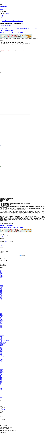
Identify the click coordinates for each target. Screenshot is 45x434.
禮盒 (1, 290)
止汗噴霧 (1, 315)
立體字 (1, 353)
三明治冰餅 (2, 276)
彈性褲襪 (1, 369)
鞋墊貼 (1, 284)
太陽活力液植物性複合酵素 (4, 340)
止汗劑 (1, 314)
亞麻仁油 (1, 321)
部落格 (3, 16)
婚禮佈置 (1, 349)
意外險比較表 (2, 327)
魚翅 (1, 299)
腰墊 (1, 337)
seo (0, 387)
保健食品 (1, 320)
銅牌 (1, 354)
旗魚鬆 (1, 287)
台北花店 (1, 351)
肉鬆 (1, 289)
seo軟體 (1, 344)
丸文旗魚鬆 (2, 372)
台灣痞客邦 (3, 7)
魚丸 (1, 294)
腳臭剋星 (1, 272)
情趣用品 (1, 378)
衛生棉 (1, 383)
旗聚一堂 (1, 286)
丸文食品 (1, 285)
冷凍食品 (1, 298)
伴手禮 (1, 291)
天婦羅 (1, 295)
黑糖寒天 (1, 341)
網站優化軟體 (2, 343)
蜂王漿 (1, 322)
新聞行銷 (1, 388)
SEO (1, 346)
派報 (1, 352)
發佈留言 (2, 252)
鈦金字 (1, 360)
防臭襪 (1, 275)
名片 (3, 17)
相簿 (3, 15)
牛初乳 (1, 323)
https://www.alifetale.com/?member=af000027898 (11, 32)
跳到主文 (1, 9)
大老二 (1, 374)
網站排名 (1, 345)
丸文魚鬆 (1, 371)
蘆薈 (1, 389)
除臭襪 (1, 274)
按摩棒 (1, 379)
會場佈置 (1, 350)
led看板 (1, 361)
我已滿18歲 (2, 432)
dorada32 (1, 236)
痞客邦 (6, 241)
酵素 (1, 325)
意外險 (1, 326)
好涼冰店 (1, 277)
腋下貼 (1, 313)
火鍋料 (1, 296)
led (0, 358)
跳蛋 (1, 380)
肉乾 (1, 293)
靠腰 (1, 336)
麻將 (1, 373)
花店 (1, 347)
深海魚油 (1, 324)
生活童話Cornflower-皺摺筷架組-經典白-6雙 (12, 21)
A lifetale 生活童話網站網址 (6, 30)
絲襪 (1, 370)
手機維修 (1, 382)
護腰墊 (1, 338)
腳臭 (1, 273)
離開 (5, 432)
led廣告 (1, 359)
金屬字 (1, 355)
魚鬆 (1, 288)
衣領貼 (1, 270)
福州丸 (1, 297)
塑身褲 (1, 397)
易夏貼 (1, 312)
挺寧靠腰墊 (2, 335)
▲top (1, 245)
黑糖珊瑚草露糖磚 (3, 342)
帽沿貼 (1, 271)
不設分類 (7, 13)
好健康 (1, 319)
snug (1, 304)
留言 (8, 241)
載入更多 (2, 247)
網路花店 (1, 348)
